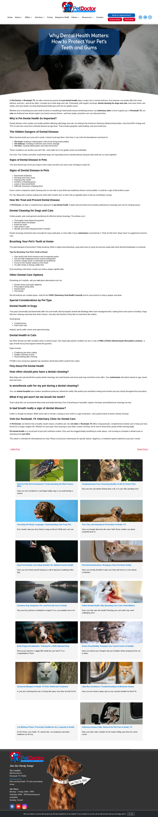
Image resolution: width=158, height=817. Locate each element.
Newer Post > (142, 449)
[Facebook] (140, 17)
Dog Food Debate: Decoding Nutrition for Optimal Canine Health (45, 565)
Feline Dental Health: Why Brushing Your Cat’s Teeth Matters (108, 606)
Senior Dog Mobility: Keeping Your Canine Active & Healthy (108, 646)
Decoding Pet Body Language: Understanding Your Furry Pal (44, 525)
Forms (50, 17)
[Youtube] (145, 17)
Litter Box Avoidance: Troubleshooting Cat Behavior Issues (108, 687)
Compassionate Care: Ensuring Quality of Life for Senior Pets (109, 484)
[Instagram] (150, 17)
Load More (79, 746)
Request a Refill (62, 17)
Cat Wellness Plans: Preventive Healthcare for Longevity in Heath (45, 727)
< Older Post (15, 449)
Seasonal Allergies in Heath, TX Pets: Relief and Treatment (42, 687)
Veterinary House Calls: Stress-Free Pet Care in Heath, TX (107, 727)
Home (10, 17)
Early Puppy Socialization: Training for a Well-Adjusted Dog (43, 646)
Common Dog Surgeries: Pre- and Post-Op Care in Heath (42, 606)
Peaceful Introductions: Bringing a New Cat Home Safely (106, 565)
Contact (99, 17)
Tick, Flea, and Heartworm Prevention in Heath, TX (104, 525)
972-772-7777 (15, 779)
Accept (131, 814)
